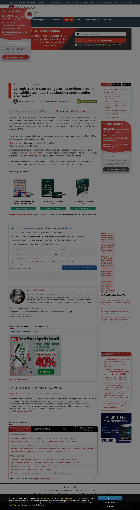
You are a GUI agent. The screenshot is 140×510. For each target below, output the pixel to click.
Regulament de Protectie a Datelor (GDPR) (55, 498)
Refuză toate (110, 506)
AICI (13, 505)
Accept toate (110, 498)
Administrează (110, 502)
